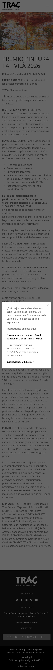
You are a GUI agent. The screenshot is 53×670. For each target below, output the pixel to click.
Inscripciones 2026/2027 (20, 362)
